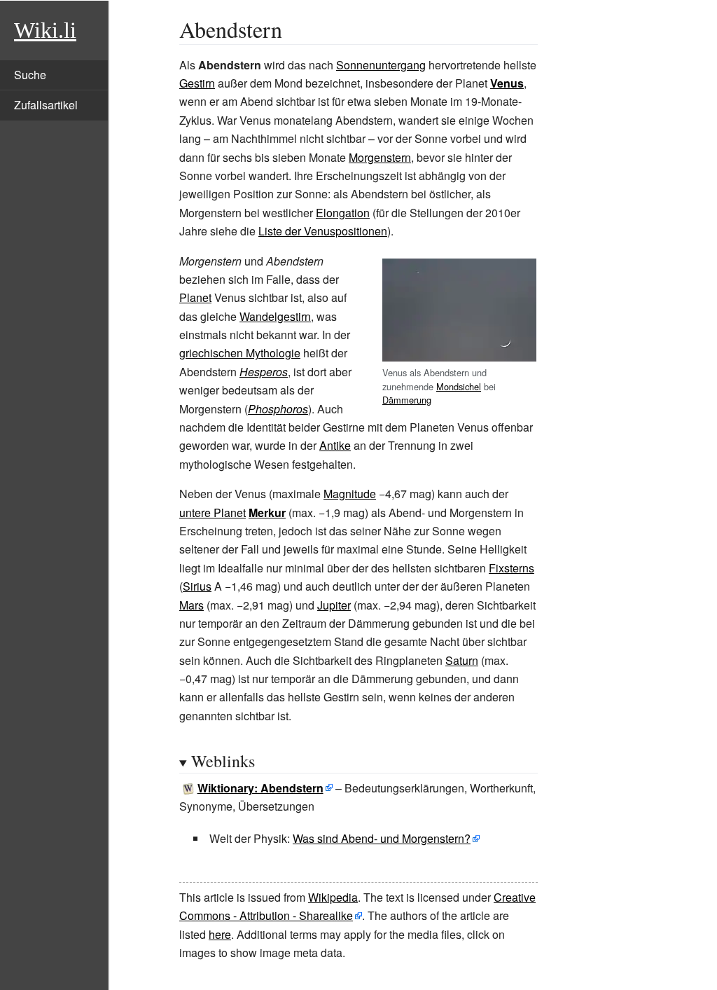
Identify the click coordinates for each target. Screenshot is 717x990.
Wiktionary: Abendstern (260, 788)
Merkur (267, 512)
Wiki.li (45, 30)
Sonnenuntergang (381, 65)
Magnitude (349, 494)
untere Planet (212, 512)
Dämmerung (406, 399)
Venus (507, 83)
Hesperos (263, 372)
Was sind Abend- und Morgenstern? (382, 838)
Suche (30, 75)
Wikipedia (333, 897)
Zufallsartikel (46, 105)
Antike (335, 445)
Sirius (197, 586)
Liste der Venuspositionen (322, 231)
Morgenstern (380, 157)
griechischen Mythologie (239, 353)
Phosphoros (278, 409)
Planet (195, 297)
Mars (191, 605)
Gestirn (197, 83)
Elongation (343, 213)
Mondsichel (458, 386)
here (220, 934)
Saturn (461, 660)
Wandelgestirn (275, 316)
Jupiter (334, 605)
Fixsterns (511, 568)
